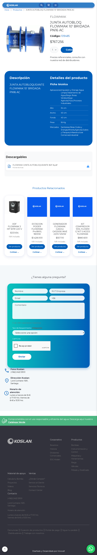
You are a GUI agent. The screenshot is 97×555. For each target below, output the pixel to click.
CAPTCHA (16, 339)
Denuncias (13, 530)
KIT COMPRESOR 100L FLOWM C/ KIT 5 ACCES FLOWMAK (82, 229)
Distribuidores (14, 533)
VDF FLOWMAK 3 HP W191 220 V (14, 226)
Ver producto (14, 246)
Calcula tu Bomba (15, 479)
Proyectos (12, 483)
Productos (17, 10)
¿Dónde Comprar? (37, 479)
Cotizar (69, 49)
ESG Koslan (55, 459)
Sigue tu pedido (70, 530)
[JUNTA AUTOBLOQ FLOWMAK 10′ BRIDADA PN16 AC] (26, 39)
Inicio (7, 10)
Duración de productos (31, 530)
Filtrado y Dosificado (80, 470)
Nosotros (54, 445)
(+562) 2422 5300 (15, 498)
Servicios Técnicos (37, 486)
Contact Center (35, 490)
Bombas (75, 445)
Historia (53, 449)
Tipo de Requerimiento (27, 328)
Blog (10, 490)
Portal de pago (52, 530)
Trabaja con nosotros (34, 533)
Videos (11, 486)
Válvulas (74, 466)
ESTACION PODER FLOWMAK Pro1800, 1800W (37, 229)
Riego (74, 462)
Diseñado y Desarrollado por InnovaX (48, 551)
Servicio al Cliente (36, 483)
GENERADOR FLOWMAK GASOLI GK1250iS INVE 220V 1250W (60, 229)
